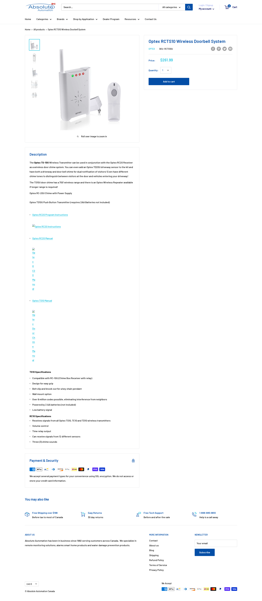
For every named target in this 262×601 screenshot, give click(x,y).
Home (28, 19)
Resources (130, 19)
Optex (152, 49)
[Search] (189, 7)
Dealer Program (111, 19)
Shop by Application (83, 19)
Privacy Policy (156, 569)
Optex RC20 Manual (42, 238)
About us (154, 545)
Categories (42, 19)
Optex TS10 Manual (42, 300)
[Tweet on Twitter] (224, 48)
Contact (153, 540)
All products (39, 29)
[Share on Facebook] (213, 48)
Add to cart (169, 81)
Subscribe (204, 552)
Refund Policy (156, 560)
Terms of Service (158, 565)
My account (205, 8)
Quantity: (153, 70)
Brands (60, 19)
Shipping (154, 555)
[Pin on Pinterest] (219, 48)
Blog (151, 550)
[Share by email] (230, 48)
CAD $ (29, 584)
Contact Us (150, 19)
